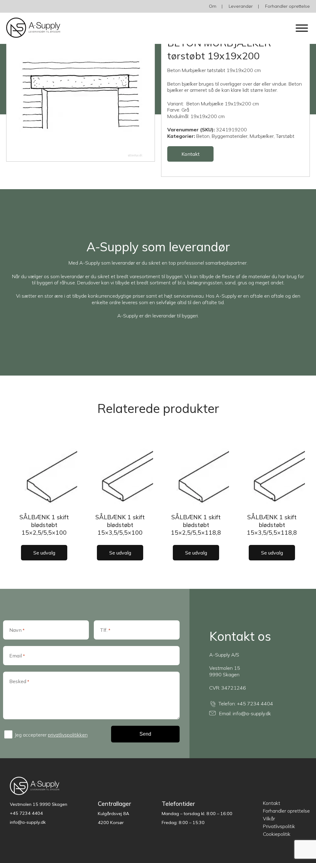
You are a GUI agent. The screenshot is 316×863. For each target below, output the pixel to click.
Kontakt (190, 154)
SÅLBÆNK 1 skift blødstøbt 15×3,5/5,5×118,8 (272, 524)
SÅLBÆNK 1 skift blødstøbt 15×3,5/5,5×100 (120, 524)
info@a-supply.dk (252, 713)
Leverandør (241, 6)
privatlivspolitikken (68, 735)
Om (212, 6)
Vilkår (269, 818)
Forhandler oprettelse (287, 6)
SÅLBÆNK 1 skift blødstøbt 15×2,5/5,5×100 (44, 524)
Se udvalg (44, 553)
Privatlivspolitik (279, 826)
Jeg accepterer (51, 735)
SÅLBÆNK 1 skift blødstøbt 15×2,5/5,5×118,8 (196, 524)
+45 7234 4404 (255, 703)
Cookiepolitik (276, 834)
